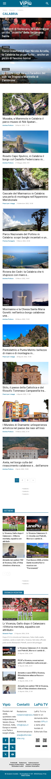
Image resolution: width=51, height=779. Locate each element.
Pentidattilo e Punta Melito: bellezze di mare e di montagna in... (25, 351)
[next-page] (33, 480)
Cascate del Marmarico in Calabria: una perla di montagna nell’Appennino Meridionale (25, 197)
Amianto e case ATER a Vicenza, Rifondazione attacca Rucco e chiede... (31, 675)
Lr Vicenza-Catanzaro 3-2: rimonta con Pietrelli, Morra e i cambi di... (37, 536)
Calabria (6, 25)
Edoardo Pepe (8, 633)
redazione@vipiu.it (25, 715)
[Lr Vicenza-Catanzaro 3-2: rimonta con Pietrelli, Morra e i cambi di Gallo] (38, 523)
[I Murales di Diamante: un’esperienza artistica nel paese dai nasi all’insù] (25, 410)
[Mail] (5, 747)
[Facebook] (5, 740)
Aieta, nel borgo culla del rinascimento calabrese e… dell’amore (25, 464)
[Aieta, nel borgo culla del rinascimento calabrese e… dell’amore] (25, 448)
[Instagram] (12, 740)
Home (5, 10)
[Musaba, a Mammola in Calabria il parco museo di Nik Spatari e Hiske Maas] (25, 104)
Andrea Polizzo (8, 125)
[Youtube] (12, 754)
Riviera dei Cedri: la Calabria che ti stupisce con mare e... (23, 273)
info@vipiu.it (22, 725)
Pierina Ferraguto (9, 241)
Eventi (29, 556)
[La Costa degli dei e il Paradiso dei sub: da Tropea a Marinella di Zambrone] (25, 77)
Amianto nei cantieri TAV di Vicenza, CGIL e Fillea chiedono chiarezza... (13, 562)
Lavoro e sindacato (9, 556)
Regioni (12, 10)
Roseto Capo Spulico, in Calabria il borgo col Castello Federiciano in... (24, 158)
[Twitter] (5, 754)
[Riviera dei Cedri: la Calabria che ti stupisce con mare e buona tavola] (25, 257)
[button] (4, 3)
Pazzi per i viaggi (9, 203)
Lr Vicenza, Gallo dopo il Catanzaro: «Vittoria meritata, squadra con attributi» (24, 627)
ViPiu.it (44, 721)
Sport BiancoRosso (9, 530)
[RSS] (12, 747)
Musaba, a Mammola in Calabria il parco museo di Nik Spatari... (23, 120)
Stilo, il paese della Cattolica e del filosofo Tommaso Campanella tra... (24, 389)
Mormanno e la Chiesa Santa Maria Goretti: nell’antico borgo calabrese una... (24, 312)
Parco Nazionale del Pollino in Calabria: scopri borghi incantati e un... (25, 236)
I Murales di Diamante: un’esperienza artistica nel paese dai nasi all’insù (25, 426)
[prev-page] (4, 573)
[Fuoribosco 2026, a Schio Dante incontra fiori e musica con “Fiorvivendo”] (38, 550)
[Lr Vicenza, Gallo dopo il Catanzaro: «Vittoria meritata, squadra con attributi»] (14, 523)
